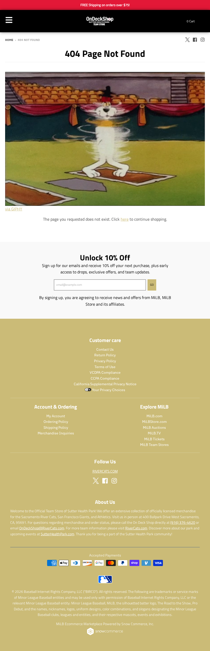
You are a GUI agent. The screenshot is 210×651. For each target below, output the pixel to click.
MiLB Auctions (154, 427)
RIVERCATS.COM (105, 471)
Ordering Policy (56, 421)
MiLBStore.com (154, 421)
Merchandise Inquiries (56, 433)
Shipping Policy (56, 427)
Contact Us (105, 349)
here (125, 219)
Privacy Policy (105, 361)
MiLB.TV (154, 433)
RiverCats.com (136, 528)
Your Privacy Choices (108, 390)
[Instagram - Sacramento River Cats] (202, 39)
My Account (55, 416)
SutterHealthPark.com (57, 534)
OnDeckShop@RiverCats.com (41, 528)
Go (152, 285)
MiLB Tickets (154, 439)
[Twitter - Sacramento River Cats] (187, 39)
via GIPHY (13, 209)
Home (9, 40)
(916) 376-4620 (182, 522)
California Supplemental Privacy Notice (105, 384)
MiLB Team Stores (154, 444)
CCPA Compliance (105, 378)
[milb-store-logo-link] (105, 582)
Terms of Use (105, 367)
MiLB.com (154, 416)
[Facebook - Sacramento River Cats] (195, 39)
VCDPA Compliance (105, 372)
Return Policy (105, 355)
